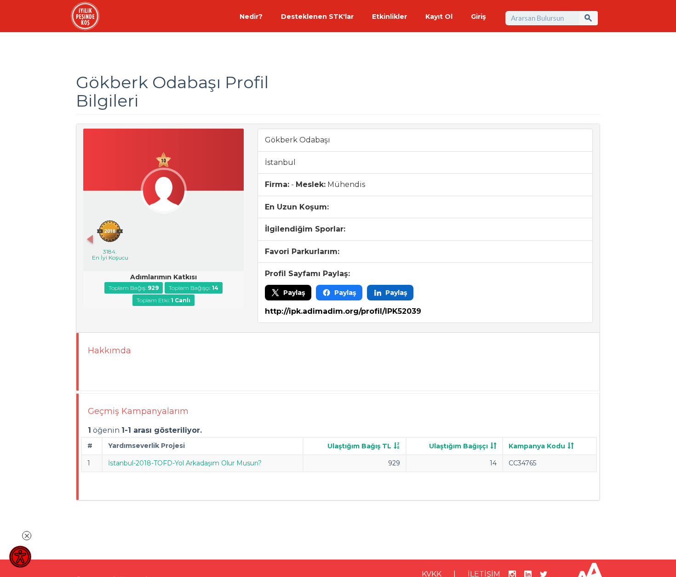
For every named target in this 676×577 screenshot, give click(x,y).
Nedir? (251, 16)
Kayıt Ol (439, 16)
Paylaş (294, 292)
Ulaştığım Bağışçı (458, 446)
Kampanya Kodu (537, 446)
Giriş (478, 16)
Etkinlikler (389, 16)
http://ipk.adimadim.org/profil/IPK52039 (343, 311)
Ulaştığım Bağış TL (359, 446)
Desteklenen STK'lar (317, 16)
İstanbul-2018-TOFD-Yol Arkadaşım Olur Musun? (185, 463)
